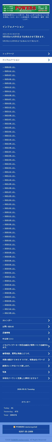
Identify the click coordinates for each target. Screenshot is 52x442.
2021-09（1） (10, 184)
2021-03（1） (10, 204)
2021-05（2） (10, 196)
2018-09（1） (10, 289)
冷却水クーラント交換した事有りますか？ (20, 378)
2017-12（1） (10, 309)
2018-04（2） (10, 305)
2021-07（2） (10, 192)
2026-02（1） (10, 67)
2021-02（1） (10, 208)
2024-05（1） (10, 103)
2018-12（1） (10, 277)
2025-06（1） (10, 79)
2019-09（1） (10, 252)
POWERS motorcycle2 (20, 440)
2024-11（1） (10, 91)
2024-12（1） (10, 87)
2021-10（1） (10, 180)
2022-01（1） (10, 168)
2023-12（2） (10, 107)
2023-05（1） (10, 127)
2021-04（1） (10, 200)
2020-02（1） (10, 240)
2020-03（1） (10, 236)
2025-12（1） (10, 71)
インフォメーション (11, 60)
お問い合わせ (8, 326)
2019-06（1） (10, 260)
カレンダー (7, 320)
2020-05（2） (10, 228)
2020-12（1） (10, 212)
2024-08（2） (10, 95)
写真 (4, 372)
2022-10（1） (10, 140)
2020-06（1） (10, 224)
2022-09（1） (10, 144)
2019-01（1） (10, 273)
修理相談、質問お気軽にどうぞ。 (17, 353)
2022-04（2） (10, 160)
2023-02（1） (10, 132)
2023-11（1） (10, 111)
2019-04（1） (10, 269)
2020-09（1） (10, 220)
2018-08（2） (10, 293)
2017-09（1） (10, 313)
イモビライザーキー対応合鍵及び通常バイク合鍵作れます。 (25, 346)
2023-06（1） (10, 123)
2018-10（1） (10, 285)
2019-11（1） (10, 248)
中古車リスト (8, 339)
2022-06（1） (10, 156)
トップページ (8, 54)
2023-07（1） (10, 119)
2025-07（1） (10, 75)
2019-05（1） (10, 265)
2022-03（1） (10, 164)
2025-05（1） (10, 83)
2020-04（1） (10, 232)
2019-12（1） (10, 244)
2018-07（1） (10, 297)
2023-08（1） (10, 115)
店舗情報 (6, 333)
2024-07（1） (10, 99)
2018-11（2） (10, 281)
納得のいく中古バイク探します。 (17, 366)
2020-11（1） (10, 216)
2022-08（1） (10, 148)
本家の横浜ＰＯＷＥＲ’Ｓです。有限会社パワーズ (24, 360)
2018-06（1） (10, 301)
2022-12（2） (10, 136)
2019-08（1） (10, 256)
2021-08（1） (10, 188)
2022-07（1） (10, 152)
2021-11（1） (10, 176)
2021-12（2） (10, 172)
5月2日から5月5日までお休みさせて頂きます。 (24, 37)
